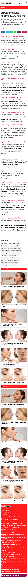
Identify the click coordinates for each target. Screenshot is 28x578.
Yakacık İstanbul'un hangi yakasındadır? (11, 569)
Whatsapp (13, 32)
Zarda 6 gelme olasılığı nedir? (8, 567)
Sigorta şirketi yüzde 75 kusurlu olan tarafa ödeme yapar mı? (13, 538)
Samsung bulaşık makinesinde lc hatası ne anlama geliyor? (13, 535)
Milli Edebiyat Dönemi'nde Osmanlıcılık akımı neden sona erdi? (13, 548)
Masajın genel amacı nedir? (8, 564)
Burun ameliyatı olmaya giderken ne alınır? (10, 245)
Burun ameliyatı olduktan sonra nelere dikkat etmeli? (12, 253)
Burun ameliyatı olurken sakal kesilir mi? (9, 255)
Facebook (3, 32)
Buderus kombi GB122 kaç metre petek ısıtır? (12, 523)
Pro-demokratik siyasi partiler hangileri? (11, 544)
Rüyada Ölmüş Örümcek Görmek (9, 532)
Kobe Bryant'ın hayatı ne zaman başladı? (11, 527)
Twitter (8, 32)
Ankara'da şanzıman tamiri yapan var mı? (11, 550)
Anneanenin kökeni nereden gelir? (9, 542)
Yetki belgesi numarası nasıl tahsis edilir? (11, 571)
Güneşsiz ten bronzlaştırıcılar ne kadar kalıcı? (12, 554)
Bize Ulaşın (4, 514)
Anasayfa (3, 7)
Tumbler (19, 32)
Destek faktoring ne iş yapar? (8, 552)
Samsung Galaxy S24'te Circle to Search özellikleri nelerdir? (13, 562)
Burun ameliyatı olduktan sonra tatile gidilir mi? (11, 248)
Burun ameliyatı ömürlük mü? (7, 264)
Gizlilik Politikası (5, 508)
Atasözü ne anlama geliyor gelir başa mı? (11, 530)
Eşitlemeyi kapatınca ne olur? (8, 529)
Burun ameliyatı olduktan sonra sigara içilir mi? (11, 250)
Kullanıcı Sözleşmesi (6, 510)
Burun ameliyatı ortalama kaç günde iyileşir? (10, 257)
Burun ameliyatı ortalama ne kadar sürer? (10, 260)
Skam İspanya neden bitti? (8, 546)
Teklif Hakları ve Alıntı (6, 512)
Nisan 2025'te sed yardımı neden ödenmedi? (12, 540)
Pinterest (24, 32)
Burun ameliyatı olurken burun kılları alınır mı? (11, 243)
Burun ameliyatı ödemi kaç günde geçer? (10, 262)
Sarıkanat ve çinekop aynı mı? (8, 565)
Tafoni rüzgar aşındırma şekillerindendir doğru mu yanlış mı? (13, 559)
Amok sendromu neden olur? (8, 556)
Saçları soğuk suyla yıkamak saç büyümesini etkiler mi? (14, 525)
